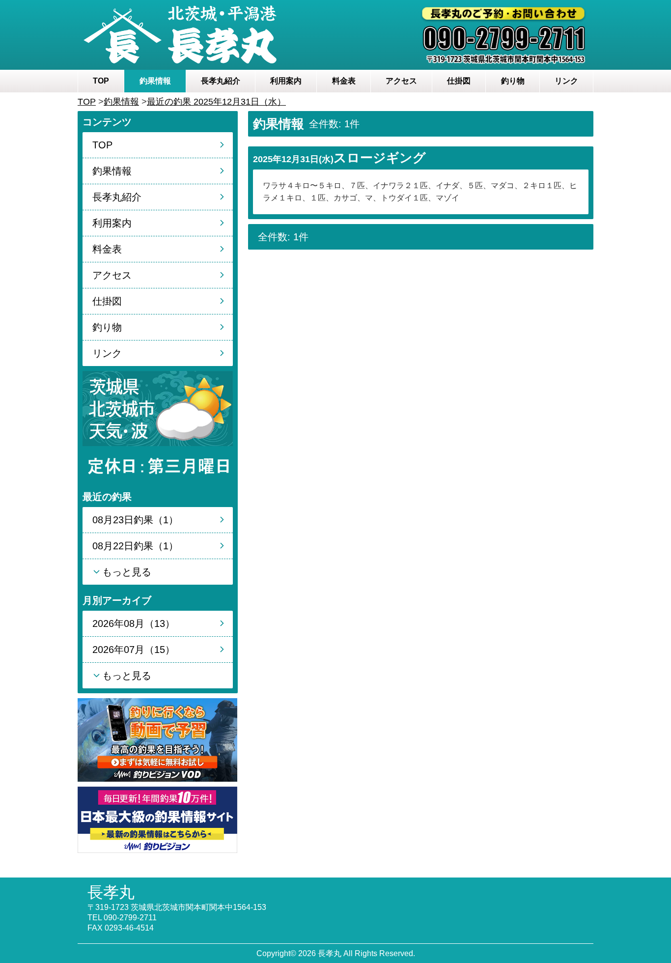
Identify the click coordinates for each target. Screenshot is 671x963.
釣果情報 (155, 81)
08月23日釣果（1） (135, 519)
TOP (101, 81)
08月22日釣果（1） (135, 545)
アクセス (401, 81)
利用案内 (286, 81)
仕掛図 (459, 81)
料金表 (344, 81)
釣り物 (513, 81)
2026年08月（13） (133, 623)
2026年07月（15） (133, 649)
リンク (566, 81)
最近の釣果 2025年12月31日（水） (216, 102)
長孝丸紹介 (220, 81)
